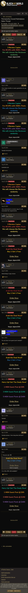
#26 (25, 164)
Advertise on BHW (14, 67)
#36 (25, 379)
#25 (25, 147)
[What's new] (22, 13)
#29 (25, 221)
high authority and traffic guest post (10, 25)
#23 (25, 100)
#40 (25, 485)
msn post (21, 25)
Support (3, 579)
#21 (25, 44)
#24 (25, 123)
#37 (25, 415)
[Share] (22, 44)
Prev (9, 34)
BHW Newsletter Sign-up (8, 577)
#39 (25, 449)
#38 (25, 432)
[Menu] (1, 13)
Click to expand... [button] (14, 468)
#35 (25, 354)
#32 (25, 287)
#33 (25, 312)
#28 (25, 206)
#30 (25, 246)
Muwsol (5, 23)
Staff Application (5, 573)
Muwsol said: (6, 455)
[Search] (26, 13)
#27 (25, 181)
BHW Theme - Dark (7, 569)
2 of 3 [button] (13, 34)
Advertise (3, 575)
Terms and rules (5, 582)
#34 (25, 337)
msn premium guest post (7, 28)
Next (19, 34)
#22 (25, 85)
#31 (25, 271)
